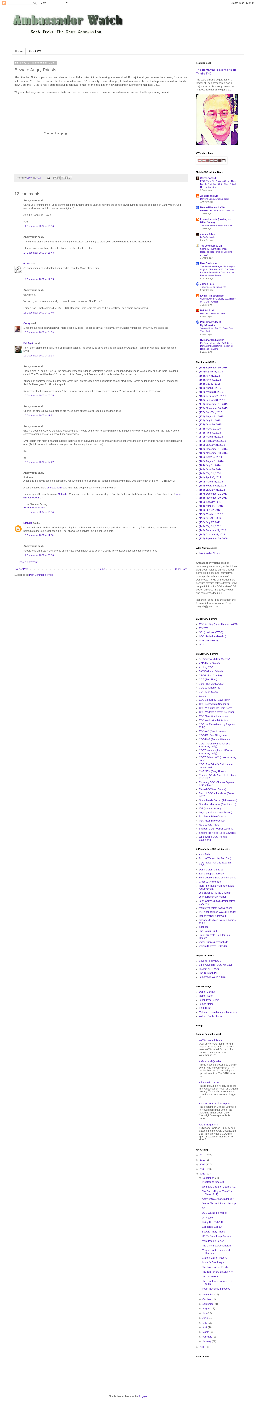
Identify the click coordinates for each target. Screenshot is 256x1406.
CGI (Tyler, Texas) (208, 691)
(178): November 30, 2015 (213, 408)
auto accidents (55, 487)
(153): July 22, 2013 (210, 510)
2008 (203, 1169)
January (207, 1341)
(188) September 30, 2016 (213, 367)
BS (203, 1208)
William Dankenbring (210, 1016)
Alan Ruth (204, 854)
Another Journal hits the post (214, 1103)
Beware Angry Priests (213, 1231)
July (204, 1313)
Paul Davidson (208, 263)
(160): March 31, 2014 (211, 481)
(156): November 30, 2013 (213, 497)
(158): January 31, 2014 (212, 489)
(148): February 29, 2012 (212, 530)
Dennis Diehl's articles (211, 869)
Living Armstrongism (212, 295)
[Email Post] (48, 178)
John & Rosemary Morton (213, 896)
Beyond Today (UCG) (210, 960)
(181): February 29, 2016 (212, 396)
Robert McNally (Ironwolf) (213, 916)
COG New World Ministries (213, 716)
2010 (203, 1159)
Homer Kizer (206, 995)
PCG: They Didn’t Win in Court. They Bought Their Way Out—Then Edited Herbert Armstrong (218, 184)
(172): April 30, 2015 (210, 432)
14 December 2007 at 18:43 (38, 252)
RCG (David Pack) (209, 824)
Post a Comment (28, 562)
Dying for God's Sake (212, 340)
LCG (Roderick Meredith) (212, 636)
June (205, 1318)
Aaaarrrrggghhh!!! (208, 1124)
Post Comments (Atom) (41, 575)
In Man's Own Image (213, 1262)
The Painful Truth (208, 931)
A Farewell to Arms (209, 1082)
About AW (35, 51)
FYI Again (28, 343)
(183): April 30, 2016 (210, 388)
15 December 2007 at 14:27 (38, 462)
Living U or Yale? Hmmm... (216, 1222)
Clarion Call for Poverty (214, 1257)
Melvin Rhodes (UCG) (212, 207)
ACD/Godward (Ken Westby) (214, 659)
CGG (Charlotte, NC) (210, 687)
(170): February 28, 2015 (212, 441)
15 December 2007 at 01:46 (38, 312)
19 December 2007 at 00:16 (38, 555)
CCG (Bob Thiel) (208, 679)
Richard (27, 523)
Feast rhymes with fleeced (216, 1288)
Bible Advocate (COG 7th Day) (215, 964)
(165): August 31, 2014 (211, 461)
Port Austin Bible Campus (213, 816)
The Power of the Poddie (215, 1267)
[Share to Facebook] (66, 178)
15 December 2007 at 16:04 (38, 512)
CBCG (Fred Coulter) (210, 675)
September (208, 1304)
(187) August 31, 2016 (211, 371)
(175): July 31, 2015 (210, 420)
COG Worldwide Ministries (213, 720)
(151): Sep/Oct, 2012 (210, 518)
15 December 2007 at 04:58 (38, 332)
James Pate (207, 284)
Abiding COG (206, 667)
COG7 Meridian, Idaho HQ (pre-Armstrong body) (216, 752)
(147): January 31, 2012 (212, 534)
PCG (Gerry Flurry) (209, 640)
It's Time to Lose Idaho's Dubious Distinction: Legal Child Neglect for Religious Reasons (216, 346)
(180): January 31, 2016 (212, 400)
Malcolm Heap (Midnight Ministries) (218, 1012)
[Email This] (55, 178)
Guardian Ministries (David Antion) (217, 804)
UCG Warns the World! (214, 1213)
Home (19, 51)
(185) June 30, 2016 (210, 379)
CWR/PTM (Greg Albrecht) (213, 771)
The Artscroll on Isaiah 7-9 (213, 287)
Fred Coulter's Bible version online (217, 877)
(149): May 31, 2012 (210, 526)
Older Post (181, 569)
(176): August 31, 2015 (211, 416)
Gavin (26, 263)
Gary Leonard (208, 178)
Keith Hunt (204, 1008)
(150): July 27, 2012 (210, 522)
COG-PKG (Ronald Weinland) (215, 739)
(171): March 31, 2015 (211, 436)
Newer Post (21, 569)
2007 (203, 1174)
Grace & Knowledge (210, 881)
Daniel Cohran (207, 991)
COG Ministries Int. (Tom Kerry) (215, 708)
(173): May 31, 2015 (210, 428)
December (208, 1178)
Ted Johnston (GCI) (211, 245)
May (205, 1322)
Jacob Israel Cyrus (209, 1000)
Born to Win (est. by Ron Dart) (215, 858)
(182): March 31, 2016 (211, 392)
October (207, 1299)
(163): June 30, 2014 (210, 469)
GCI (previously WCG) (211, 632)
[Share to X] (62, 178)
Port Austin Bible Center (212, 820)
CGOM (202, 696)
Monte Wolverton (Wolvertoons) (216, 908)
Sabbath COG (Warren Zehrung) (216, 828)
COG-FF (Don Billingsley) (213, 735)
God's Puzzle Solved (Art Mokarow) (218, 800)
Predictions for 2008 (213, 1182)
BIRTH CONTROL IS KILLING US (217, 210)
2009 (203, 1164)
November (208, 1294)
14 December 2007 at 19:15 (38, 279)
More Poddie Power (213, 1241)
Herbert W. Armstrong (34, 507)
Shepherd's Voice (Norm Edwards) (217, 832)
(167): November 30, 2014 (213, 453)
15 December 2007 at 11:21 (38, 415)
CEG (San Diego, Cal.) (211, 683)
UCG (201, 644)
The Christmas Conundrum (216, 1245)
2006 (203, 1347)
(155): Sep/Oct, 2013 (210, 502)
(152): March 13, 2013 (211, 514)
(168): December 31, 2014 (213, 449)
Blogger (142, 1396)
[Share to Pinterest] (70, 178)
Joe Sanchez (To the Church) (215, 892)
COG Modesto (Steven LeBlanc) (216, 712)
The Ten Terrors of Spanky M (217, 1271)
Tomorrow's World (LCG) (212, 977)
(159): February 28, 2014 (212, 485)
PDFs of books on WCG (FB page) (217, 912)
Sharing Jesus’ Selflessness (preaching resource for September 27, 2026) (217, 252)
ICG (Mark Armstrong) (210, 808)
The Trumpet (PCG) (209, 973)
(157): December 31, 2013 (213, 493)
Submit (62, 494)
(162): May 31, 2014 (210, 473)
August (206, 1308)
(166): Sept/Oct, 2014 (210, 457)
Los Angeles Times (209, 553)
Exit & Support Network (211, 873)
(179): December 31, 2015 (213, 404)
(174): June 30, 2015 (210, 424)
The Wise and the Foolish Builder (216, 225)
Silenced (204, 927)
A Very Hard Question (210, 1061)
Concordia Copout (212, 1226)
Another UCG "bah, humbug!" (218, 1199)
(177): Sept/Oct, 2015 (210, 412)
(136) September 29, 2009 (213, 538)
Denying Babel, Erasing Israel (214, 199)
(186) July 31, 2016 (209, 375)
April (205, 1327)
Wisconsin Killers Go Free (212, 313)
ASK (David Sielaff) (209, 663)
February (207, 1336)
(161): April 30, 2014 (210, 477)
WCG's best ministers (210, 1040)
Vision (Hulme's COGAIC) (213, 946)
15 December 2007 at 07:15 (38, 395)
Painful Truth (207, 310)
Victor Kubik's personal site (213, 942)
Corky (26, 323)
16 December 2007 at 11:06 (38, 535)
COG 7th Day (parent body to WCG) (218, 624)
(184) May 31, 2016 (209, 383)
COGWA (203, 628)
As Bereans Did (209, 195)
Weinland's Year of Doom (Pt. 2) (219, 1186)
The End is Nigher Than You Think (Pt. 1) (217, 1193)
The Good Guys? (211, 1276)
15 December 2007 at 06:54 (38, 355)
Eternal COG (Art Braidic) (212, 789)
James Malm (206, 1004)
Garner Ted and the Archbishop (219, 1203)
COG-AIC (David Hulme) (212, 731)
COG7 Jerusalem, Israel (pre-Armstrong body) (215, 745)
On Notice (207, 1217)
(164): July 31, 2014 (210, 465)
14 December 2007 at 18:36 (38, 226)
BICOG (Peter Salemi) (211, 671)
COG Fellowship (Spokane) (214, 704)
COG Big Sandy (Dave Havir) (215, 700)
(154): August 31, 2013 (211, 506)
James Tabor (207, 234)
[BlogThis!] (59, 178)
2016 (203, 1155)
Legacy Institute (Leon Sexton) (215, 812)
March (206, 1332)
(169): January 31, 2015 (212, 445)
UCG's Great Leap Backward (217, 1236)
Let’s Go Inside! (207, 237)
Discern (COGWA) (209, 969)
